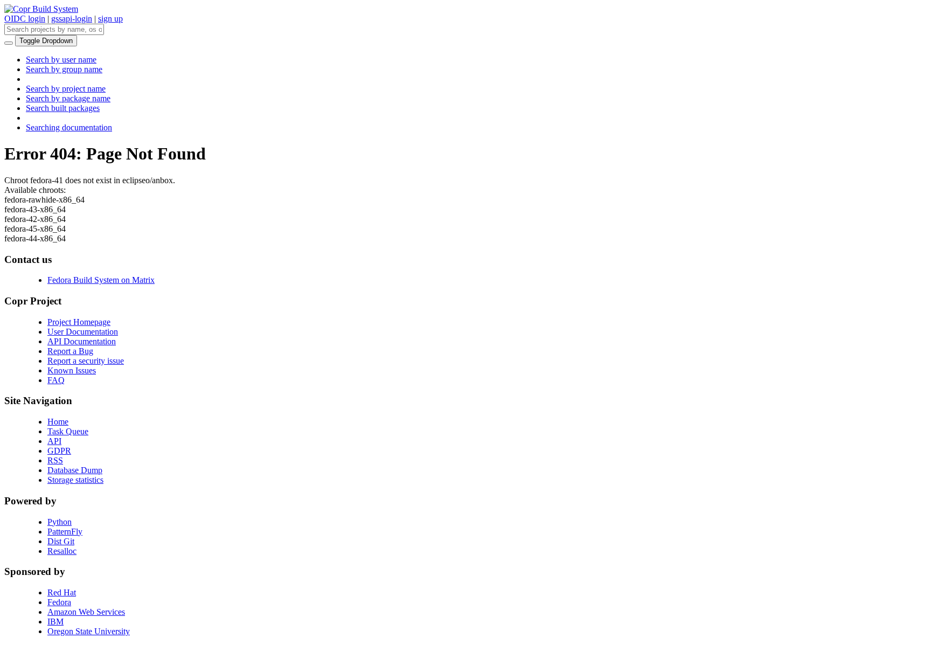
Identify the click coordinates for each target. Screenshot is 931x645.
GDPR (59, 450)
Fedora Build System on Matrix (101, 280)
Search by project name (66, 88)
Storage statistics (75, 479)
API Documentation (81, 341)
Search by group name (64, 69)
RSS (55, 460)
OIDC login (24, 18)
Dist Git (60, 541)
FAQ (56, 380)
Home (57, 421)
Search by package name (68, 98)
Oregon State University (88, 631)
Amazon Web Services (86, 611)
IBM (55, 621)
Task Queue (67, 431)
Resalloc (62, 551)
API (54, 441)
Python (59, 521)
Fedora (59, 602)
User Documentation (82, 331)
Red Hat (61, 592)
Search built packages (63, 108)
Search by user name (61, 59)
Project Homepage (78, 322)
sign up (110, 18)
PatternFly (64, 531)
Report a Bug (70, 351)
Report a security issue (85, 360)
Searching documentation (69, 127)
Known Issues (71, 370)
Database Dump (74, 470)
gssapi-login (71, 18)
